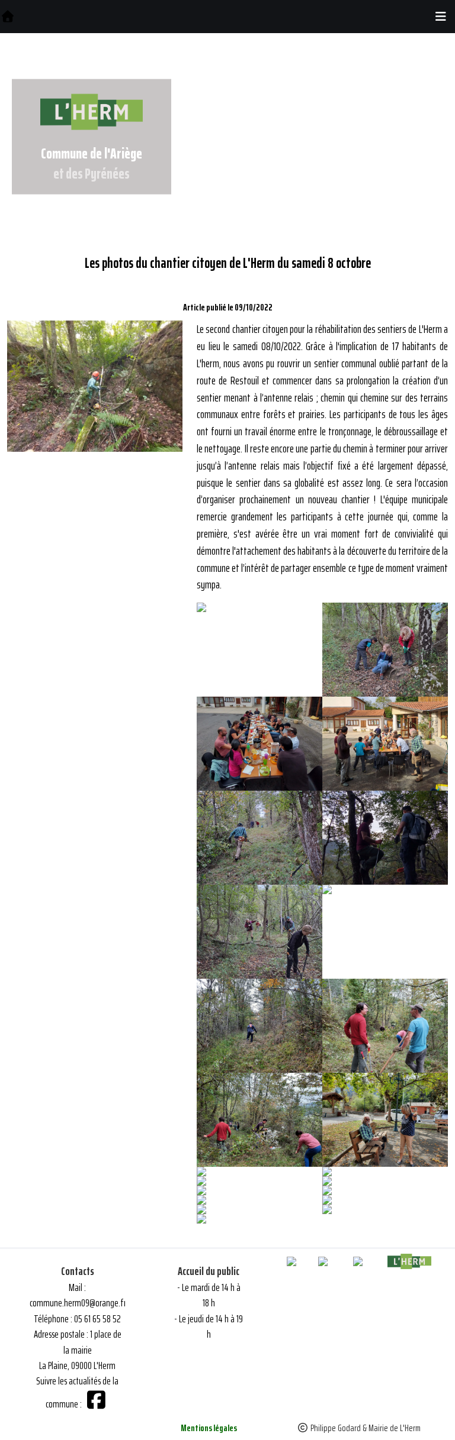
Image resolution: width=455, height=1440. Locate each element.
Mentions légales (209, 1427)
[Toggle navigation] (440, 16)
